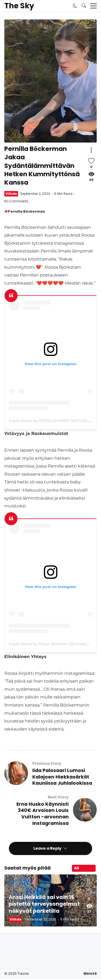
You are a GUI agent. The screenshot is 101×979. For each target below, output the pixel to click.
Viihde (11, 193)
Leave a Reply (47, 848)
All (76, 868)
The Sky (19, 6)
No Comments (16, 201)
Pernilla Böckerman (26, 211)
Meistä (90, 973)
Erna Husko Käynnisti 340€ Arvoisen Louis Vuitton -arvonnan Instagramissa (42, 813)
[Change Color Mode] (75, 6)
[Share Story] (91, 150)
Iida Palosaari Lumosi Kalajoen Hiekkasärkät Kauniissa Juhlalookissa (62, 777)
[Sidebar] (93, 6)
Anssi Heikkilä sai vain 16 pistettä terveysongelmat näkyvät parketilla (44, 904)
